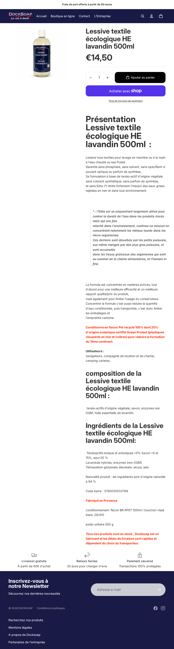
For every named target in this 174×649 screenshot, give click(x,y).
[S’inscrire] (159, 589)
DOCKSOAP (25, 608)
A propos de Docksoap (24, 634)
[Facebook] (155, 608)
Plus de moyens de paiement (126, 100)
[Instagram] (163, 608)
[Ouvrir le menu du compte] (151, 16)
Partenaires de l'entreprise (26, 642)
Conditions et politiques (51, 608)
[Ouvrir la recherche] (142, 16)
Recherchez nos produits (25, 620)
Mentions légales (20, 627)
